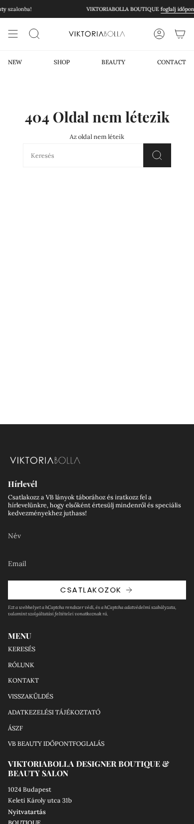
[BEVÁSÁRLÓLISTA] (180, 33)
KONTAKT (23, 680)
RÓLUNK (21, 665)
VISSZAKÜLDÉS (30, 696)
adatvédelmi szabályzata (149, 607)
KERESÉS (21, 649)
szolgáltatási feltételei (51, 613)
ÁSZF (15, 728)
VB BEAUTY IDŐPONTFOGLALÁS (56, 743)
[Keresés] (157, 155)
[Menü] (13, 33)
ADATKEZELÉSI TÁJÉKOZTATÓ (54, 712)
